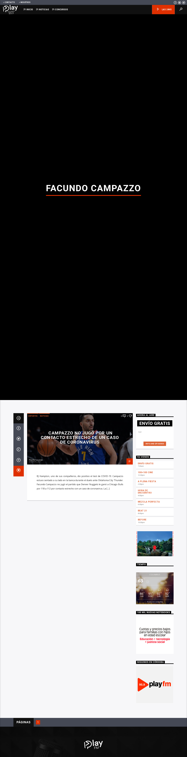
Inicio (30, 9)
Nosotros (26, 2)
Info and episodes (155, 466)
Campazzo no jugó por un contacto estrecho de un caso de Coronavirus (80, 460)
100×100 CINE (145, 495)
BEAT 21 (142, 533)
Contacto (10, 2)
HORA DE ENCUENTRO (145, 514)
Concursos (61, 9)
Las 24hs (166, 9)
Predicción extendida (155, 624)
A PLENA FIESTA (147, 504)
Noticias (44, 9)
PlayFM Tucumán (36, 482)
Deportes (33, 438)
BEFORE (142, 542)
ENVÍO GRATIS (146, 486)
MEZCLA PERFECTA (149, 524)
